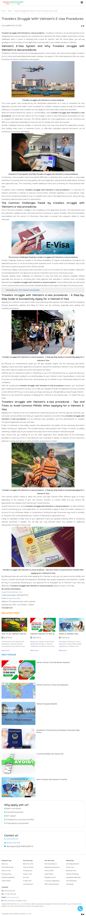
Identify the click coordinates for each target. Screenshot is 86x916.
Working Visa (27, 871)
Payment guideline (8, 877)
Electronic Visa (28, 864)
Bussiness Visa (71, 871)
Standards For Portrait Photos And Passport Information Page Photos (57, 731)
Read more (5, 650)
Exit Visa (26, 877)
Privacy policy (6, 874)
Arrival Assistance (51, 864)
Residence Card (50, 877)
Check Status (6, 881)
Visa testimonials (7, 867)
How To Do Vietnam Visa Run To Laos (71, 634)
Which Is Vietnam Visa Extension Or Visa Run (39, 634)
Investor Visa (27, 874)
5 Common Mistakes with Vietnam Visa (49, 754)
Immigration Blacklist (73, 877)
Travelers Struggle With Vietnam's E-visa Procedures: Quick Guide (35, 11)
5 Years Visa (27, 881)
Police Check (49, 871)
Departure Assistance (52, 867)
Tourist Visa (70, 867)
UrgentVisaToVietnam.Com (12, 592)
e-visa (67, 193)
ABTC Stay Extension (52, 884)
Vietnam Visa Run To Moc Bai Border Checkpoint (14, 634)
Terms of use (6, 871)
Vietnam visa (6, 860)
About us (5, 864)
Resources (70, 860)
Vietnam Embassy (72, 874)
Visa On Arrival (28, 867)
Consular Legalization (52, 881)
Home (4, 11)
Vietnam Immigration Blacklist (46, 704)
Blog (9, 11)
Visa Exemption (71, 881)
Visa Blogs (69, 884)
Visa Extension (28, 884)
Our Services (28, 860)
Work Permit (49, 874)
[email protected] (13, 598)
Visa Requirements (72, 864)
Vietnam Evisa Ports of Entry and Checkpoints (52, 685)
